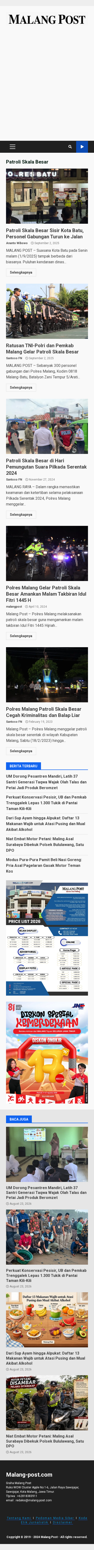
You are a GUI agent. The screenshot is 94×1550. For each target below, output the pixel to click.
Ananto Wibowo (17, 243)
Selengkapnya (21, 272)
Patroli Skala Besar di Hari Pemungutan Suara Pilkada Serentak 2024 (47, 426)
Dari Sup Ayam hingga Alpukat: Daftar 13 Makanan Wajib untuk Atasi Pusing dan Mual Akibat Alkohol (45, 824)
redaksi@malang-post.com (34, 1500)
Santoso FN (14, 358)
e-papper (82, 147)
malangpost (14, 606)
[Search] (70, 146)
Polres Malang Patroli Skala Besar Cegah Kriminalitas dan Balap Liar (47, 674)
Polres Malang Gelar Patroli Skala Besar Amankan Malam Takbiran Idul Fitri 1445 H (47, 553)
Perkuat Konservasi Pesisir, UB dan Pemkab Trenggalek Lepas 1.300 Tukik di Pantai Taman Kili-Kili (46, 803)
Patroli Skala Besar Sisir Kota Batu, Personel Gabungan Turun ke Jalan (47, 196)
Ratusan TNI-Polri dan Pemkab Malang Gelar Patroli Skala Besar (47, 311)
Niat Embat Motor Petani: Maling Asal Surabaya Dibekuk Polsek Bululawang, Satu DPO (45, 845)
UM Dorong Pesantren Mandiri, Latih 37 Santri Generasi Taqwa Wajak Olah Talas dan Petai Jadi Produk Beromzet (46, 782)
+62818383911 (27, 1496)
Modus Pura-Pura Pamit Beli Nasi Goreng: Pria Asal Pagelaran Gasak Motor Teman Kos (44, 865)
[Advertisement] (47, 85)
